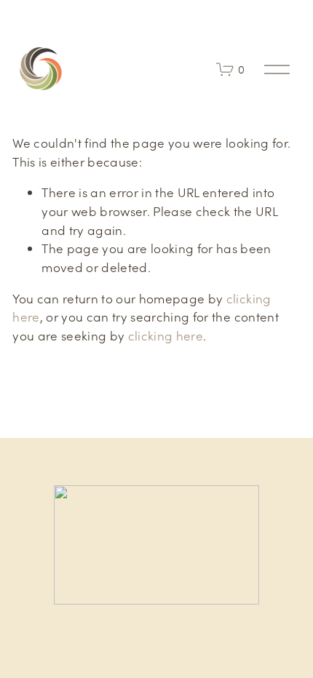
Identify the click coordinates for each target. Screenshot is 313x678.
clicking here (165, 335)
